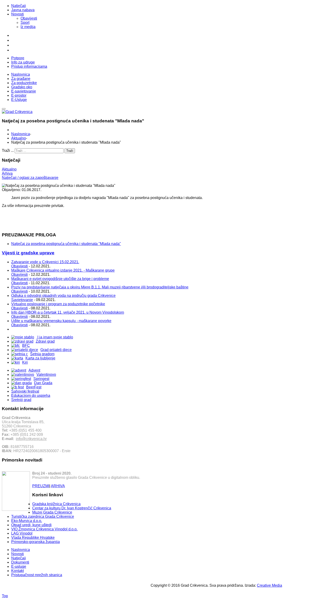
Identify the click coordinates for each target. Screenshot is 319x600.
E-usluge (18, 566)
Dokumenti (20, 562)
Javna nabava (23, 10)
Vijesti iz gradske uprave (28, 252)
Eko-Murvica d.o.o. (26, 521)
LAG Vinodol (21, 533)
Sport (25, 23)
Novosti (17, 14)
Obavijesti (29, 18)
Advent (34, 370)
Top (5, 596)
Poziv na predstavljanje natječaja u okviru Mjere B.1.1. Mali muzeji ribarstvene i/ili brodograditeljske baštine (99, 287)
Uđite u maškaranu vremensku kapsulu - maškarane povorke (61, 321)
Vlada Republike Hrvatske (33, 538)
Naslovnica (20, 134)
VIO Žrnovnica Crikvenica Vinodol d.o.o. (44, 529)
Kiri (25, 362)
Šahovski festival (25, 391)
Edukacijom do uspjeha (30, 396)
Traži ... (8, 151)
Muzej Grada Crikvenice (52, 512)
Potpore (17, 58)
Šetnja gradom (42, 354)
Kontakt (17, 571)
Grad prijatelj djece (56, 350)
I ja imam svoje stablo (54, 337)
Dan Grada (43, 383)
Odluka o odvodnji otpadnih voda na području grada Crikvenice (63, 296)
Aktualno (18, 138)
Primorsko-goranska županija (35, 542)
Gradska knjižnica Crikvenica (56, 504)
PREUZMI (40, 486)
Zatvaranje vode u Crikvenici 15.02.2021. (45, 262)
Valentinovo (46, 374)
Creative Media (269, 585)
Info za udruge (23, 62)
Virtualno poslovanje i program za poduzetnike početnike (58, 304)
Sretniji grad (21, 400)
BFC (26, 346)
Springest (41, 379)
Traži (69, 151)
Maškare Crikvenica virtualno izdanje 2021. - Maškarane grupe (63, 270)
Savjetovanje (22, 300)
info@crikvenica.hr (31, 439)
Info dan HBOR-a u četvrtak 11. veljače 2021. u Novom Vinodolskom (67, 312)
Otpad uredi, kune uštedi (31, 525)
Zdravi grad (45, 341)
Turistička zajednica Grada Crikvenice (42, 516)
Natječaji (18, 6)
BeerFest (33, 387)
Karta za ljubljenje (40, 358)
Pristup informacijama (29, 66)
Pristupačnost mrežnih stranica (36, 575)
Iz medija (28, 27)
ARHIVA (58, 486)
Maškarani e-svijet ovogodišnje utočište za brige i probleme (60, 279)
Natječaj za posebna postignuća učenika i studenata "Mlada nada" (66, 244)
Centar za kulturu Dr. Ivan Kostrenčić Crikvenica (71, 508)
